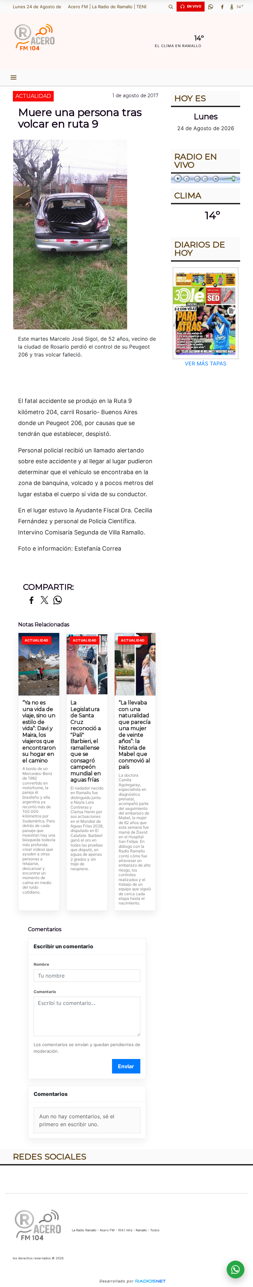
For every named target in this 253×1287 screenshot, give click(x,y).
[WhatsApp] (210, 6)
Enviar (126, 1066)
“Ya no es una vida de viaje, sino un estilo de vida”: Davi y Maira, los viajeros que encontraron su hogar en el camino (38, 732)
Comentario (45, 991)
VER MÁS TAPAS (205, 363)
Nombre (41, 964)
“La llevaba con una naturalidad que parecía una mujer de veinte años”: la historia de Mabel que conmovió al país (135, 735)
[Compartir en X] (44, 600)
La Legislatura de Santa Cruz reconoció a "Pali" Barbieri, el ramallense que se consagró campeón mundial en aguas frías (85, 741)
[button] (170, 6)
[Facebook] (222, 6)
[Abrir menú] (13, 77)
